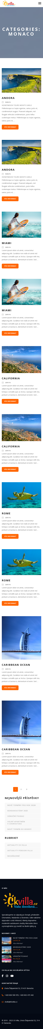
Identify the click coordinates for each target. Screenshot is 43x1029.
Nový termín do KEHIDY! (19, 829)
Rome (6, 513)
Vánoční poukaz (15, 816)
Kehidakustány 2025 (17, 811)
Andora (8, 98)
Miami (6, 243)
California (11, 378)
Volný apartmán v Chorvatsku (16, 822)
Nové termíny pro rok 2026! (21, 805)
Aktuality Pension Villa (20, 850)
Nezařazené (13, 856)
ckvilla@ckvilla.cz (11, 1002)
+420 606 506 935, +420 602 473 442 (19, 995)
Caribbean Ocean (16, 664)
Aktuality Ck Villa (17, 845)
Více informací (18, 943)
